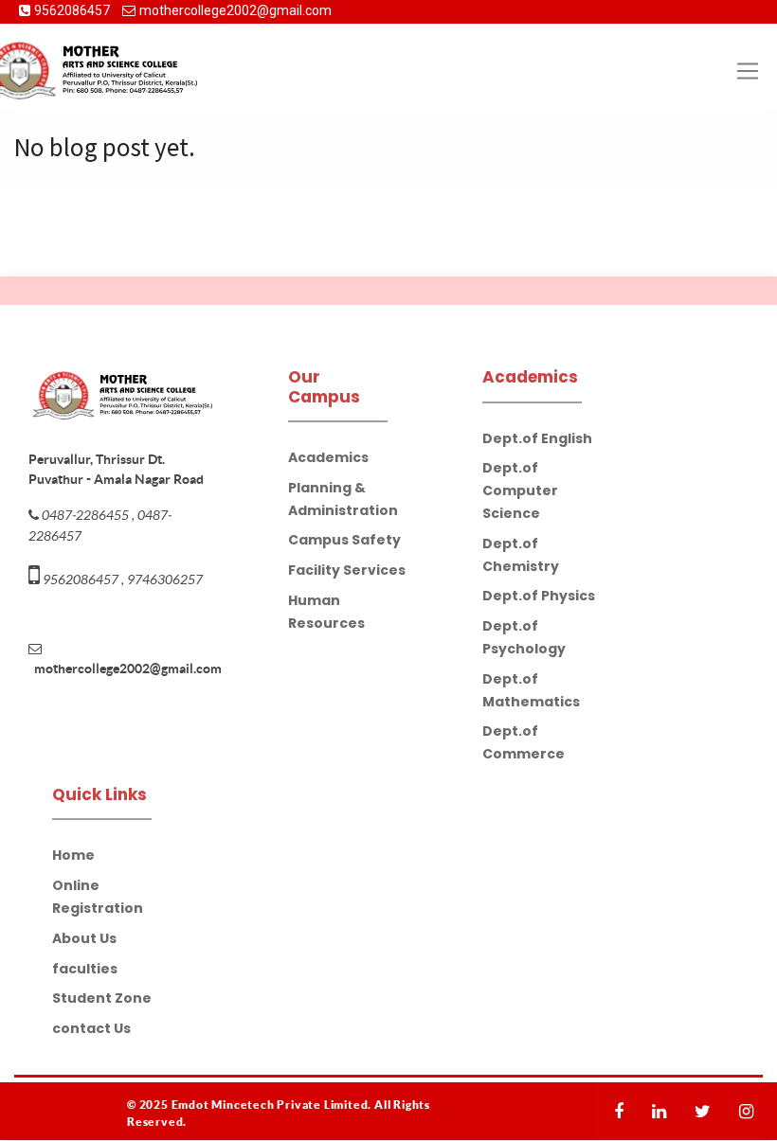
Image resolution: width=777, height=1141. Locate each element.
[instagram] (751, 1111)
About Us (84, 938)
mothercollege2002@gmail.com (235, 10)
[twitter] (707, 1111)
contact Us (91, 1028)
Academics (328, 457)
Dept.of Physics (538, 595)
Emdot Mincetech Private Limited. (273, 1104)
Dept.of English (537, 438)
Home (73, 855)
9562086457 (73, 10)
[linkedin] (664, 1111)
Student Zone (102, 998)
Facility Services (347, 570)
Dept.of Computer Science (520, 490)
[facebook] (623, 1111)
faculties (84, 968)
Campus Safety (344, 539)
